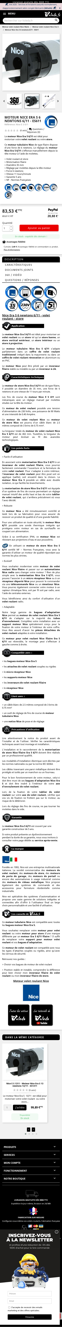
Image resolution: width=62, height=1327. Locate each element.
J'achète (20, 1107)
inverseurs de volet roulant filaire (26, 682)
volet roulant (28, 139)
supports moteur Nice (19, 677)
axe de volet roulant (34, 794)
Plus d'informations (12, 249)
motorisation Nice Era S (33, 575)
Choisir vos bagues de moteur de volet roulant (28, 964)
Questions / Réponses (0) (35, 130)
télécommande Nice (22, 584)
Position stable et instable (18, 969)
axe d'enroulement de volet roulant (31, 785)
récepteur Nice (14, 687)
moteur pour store (33, 933)
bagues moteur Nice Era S (22, 661)
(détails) (48, 8)
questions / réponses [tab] (22, 280)
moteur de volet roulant (34, 615)
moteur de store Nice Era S (20, 385)
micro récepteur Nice (18, 671)
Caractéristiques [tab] (18, 264)
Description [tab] (14, 259)
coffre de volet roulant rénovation (21, 357)
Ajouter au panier (39, 228)
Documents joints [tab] (19, 270)
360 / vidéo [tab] (13, 275)
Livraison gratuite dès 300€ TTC (31, 2)
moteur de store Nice (39, 545)
